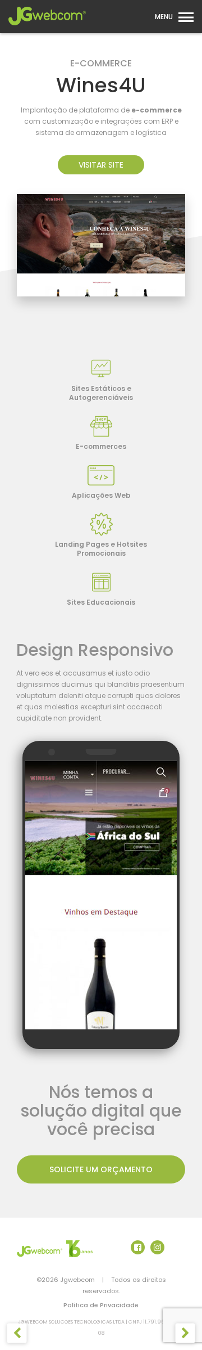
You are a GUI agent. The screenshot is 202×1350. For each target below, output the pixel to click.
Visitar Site (101, 164)
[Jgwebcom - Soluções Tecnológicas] (47, 28)
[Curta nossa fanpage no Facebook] (138, 1247)
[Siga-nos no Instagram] (157, 1247)
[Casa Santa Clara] (17, 1333)
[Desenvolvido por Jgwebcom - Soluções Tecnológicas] (55, 1248)
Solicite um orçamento (101, 1169)
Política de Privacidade (101, 1305)
